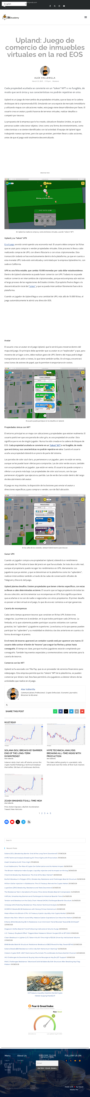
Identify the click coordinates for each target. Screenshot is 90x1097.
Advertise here (45, 173)
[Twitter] (7, 705)
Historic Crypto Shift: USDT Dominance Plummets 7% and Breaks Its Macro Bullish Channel (40, 953)
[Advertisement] (45, 321)
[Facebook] (6, 822)
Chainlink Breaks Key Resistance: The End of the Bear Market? (28, 875)
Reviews (55, 81)
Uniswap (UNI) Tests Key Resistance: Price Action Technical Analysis (30, 905)
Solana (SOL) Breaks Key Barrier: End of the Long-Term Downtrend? (23, 753)
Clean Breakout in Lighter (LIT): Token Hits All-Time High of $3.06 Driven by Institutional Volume (42, 937)
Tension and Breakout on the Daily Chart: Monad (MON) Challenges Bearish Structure (37, 900)
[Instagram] (59, 6)
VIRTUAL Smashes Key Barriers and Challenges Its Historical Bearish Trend (33, 896)
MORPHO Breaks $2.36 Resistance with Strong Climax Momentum (30, 909)
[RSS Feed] (29, 822)
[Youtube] (64, 6)
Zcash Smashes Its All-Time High (23, 800)
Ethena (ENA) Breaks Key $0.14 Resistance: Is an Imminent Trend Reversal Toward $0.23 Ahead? (41, 922)
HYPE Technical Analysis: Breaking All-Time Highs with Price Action (64, 753)
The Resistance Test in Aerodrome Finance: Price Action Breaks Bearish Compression (37, 892)
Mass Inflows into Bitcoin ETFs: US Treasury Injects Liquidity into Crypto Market (35, 913)
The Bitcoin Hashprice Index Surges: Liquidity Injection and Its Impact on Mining (36, 870)
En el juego (9, 244)
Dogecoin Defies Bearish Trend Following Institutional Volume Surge (31, 929)
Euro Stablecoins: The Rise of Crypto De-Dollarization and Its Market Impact (34, 866)
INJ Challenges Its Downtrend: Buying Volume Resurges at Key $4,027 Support (35, 957)
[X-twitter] (54, 6)
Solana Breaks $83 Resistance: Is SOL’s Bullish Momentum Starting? (31, 949)
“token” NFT (55, 445)
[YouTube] (12, 822)
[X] (18, 822)
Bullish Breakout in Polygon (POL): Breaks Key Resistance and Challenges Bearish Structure (40, 879)
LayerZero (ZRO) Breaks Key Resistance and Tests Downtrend (28, 888)
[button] (4, 6)
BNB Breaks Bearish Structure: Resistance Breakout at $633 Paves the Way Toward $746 (38, 944)
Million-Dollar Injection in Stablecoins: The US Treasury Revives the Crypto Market (36, 883)
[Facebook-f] (50, 6)
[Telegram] (23, 822)
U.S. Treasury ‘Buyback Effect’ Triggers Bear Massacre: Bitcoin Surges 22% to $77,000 (37, 933)
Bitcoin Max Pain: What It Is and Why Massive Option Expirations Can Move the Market (38, 918)
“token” (32, 286)
